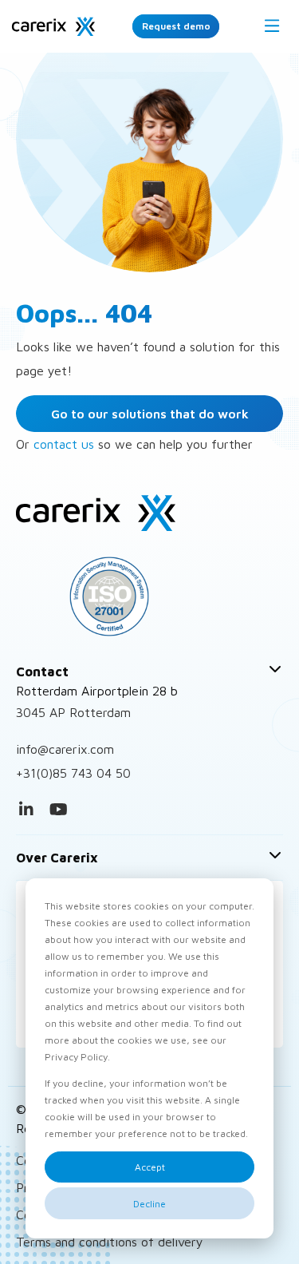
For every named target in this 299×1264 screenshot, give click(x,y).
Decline (149, 1204)
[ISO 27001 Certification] (149, 596)
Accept (150, 1167)
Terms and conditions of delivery (109, 1241)
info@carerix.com (65, 749)
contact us (63, 444)
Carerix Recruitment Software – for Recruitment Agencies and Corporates (53, 26)
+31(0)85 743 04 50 (73, 773)
